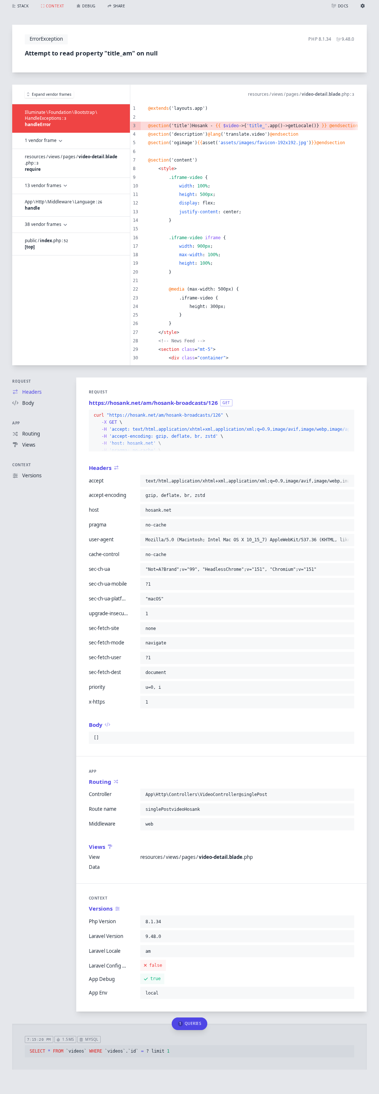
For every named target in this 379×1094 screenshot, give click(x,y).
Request (21, 381)
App (16, 423)
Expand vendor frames (51, 94)
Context (21, 464)
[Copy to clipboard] (347, 415)
